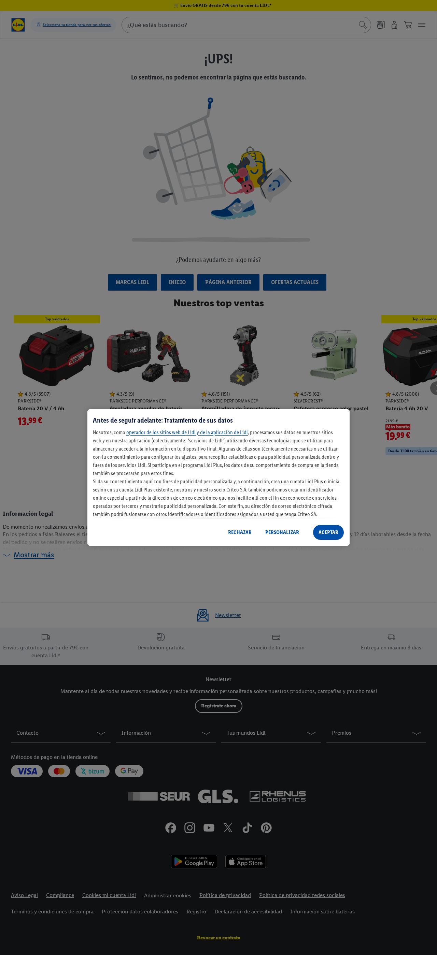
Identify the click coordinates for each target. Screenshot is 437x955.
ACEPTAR (328, 532)
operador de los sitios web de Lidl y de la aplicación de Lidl (187, 432)
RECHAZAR (240, 532)
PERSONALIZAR (282, 532)
